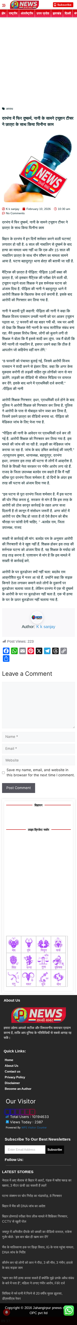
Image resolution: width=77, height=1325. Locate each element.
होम (3, 13)
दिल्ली (68, 13)
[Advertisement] (38, 57)
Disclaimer (12, 1083)
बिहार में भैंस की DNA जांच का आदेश (23, 1206)
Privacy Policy (15, 1077)
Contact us (12, 1071)
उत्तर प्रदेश (43, 13)
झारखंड (57, 13)
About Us (11, 1065)
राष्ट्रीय (13, 13)
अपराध (9, 108)
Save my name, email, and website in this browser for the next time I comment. (41, 772)
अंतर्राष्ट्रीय (27, 13)
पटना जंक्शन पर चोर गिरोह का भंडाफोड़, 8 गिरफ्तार (32, 1196)
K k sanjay (45, 626)
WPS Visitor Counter (34, 1127)
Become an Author (18, 1088)
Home (9, 1060)
